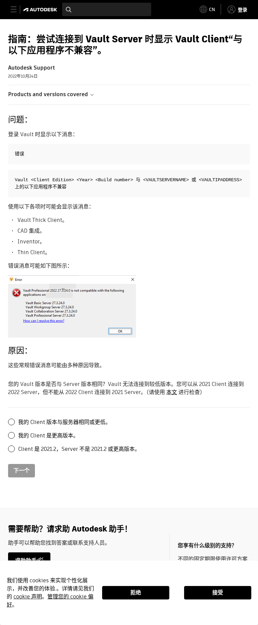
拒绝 (135, 592)
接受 (217, 592)
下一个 (21, 470)
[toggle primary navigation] (17, 9)
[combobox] (106, 9)
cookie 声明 (27, 596)
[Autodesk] (41, 9)
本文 (171, 392)
